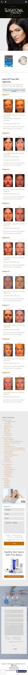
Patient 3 (5, 169)
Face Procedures (17, 84)
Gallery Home (6, 84)
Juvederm (7, 487)
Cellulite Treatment (10, 469)
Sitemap (15, 665)
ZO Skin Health (7, 420)
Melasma (7, 428)
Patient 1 (5, 95)
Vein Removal (8, 471)
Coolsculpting (8, 476)
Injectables (5, 479)
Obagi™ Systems (9, 451)
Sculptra (6, 484)
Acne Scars (7, 423)
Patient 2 (5, 133)
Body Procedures (7, 464)
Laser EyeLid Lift (9, 446)
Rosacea (6, 432)
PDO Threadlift (8, 439)
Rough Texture (8, 427)
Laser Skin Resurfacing (11, 455)
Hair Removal (8, 473)
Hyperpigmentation (10, 422)
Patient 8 (5, 339)
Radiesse (7, 485)
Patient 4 (5, 203)
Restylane (7, 482)
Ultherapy (7, 458)
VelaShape (7, 474)
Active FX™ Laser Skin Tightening (14, 448)
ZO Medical (7, 435)
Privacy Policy (14, 666)
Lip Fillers (7, 480)
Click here (6, 127)
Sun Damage (8, 433)
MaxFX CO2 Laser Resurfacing (13, 441)
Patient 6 (5, 271)
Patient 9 (5, 373)
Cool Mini (7, 460)
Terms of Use (20, 540)
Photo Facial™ (8, 453)
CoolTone (7, 466)
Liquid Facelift (8, 456)
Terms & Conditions (14, 669)
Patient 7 (5, 305)
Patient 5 (5, 238)
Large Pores (8, 425)
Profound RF (8, 468)
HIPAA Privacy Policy (14, 667)
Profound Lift (8, 462)
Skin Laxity (7, 430)
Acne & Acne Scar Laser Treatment (14, 450)
